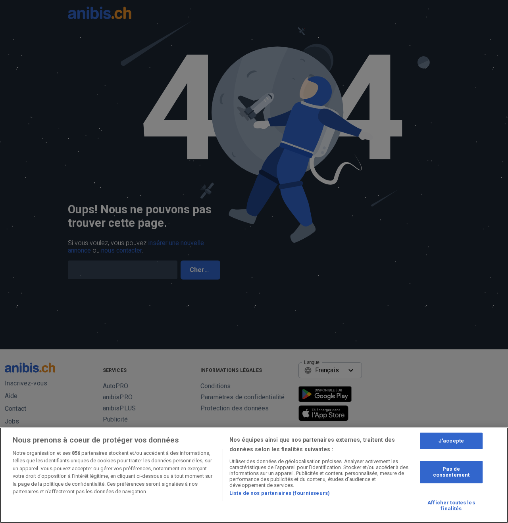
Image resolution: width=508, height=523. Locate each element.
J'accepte (451, 441)
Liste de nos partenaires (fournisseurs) (279, 493)
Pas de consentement (451, 472)
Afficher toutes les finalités (451, 506)
